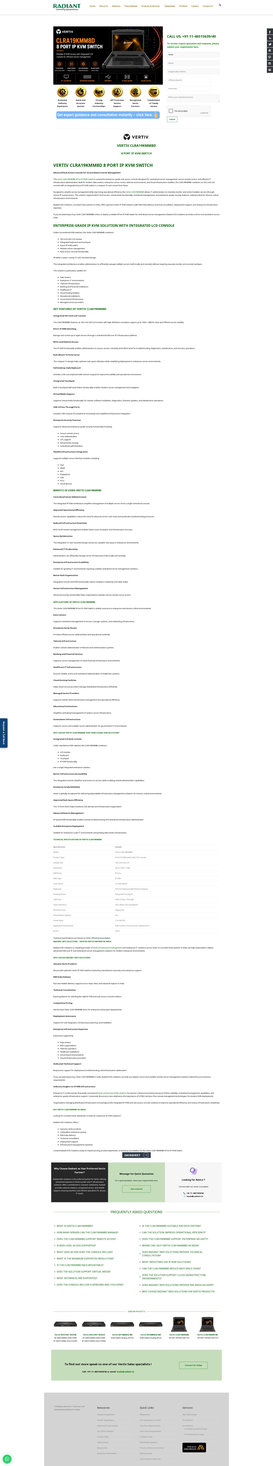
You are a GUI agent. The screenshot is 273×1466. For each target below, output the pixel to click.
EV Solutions (187, 1420)
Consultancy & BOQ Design (195, 1429)
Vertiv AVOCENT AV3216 (94, 1334)
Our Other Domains (105, 1431)
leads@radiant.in (125, 1371)
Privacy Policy (103, 1436)
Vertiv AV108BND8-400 (151, 1334)
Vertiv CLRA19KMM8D (135, 192)
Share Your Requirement (150, 1431)
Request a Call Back (3, 733)
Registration (145, 1414)
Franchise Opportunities (150, 1425)
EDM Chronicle (146, 1453)
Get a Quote (136, 1189)
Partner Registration (105, 1420)
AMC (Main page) (189, 1414)
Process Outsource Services (152, 1448)
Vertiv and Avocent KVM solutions (112, 1093)
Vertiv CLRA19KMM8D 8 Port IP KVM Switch (75, 179)
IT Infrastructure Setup (194, 1434)
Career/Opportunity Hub (150, 1459)
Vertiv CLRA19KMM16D (207, 1334)
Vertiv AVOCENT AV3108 (65, 1334)
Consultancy (187, 1425)
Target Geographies (106, 1414)
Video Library (102, 1442)
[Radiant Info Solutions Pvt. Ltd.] (69, 7)
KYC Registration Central (150, 1420)
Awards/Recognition (148, 1442)
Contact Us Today (193, 1365)
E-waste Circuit (146, 1436)
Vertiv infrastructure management (107, 947)
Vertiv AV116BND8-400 (122, 1334)
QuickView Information (107, 1453)
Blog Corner (102, 1448)
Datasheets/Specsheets (107, 1425)
